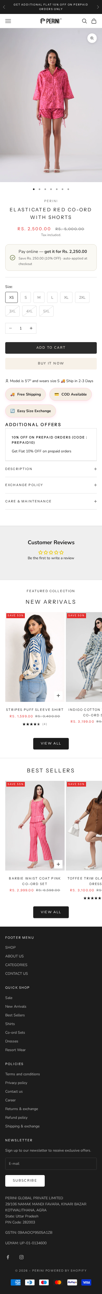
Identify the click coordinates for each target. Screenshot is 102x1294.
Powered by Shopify (66, 1270)
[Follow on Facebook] (7, 1257)
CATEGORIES (16, 964)
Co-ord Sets (15, 1032)
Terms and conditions (22, 1074)
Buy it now (51, 363)
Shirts (10, 1023)
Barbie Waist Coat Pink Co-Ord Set (35, 881)
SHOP (10, 947)
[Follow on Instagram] (21, 1257)
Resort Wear (15, 1049)
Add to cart (51, 347)
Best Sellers (15, 1015)
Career (10, 1100)
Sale (8, 997)
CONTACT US (16, 973)
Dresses (11, 1041)
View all (51, 743)
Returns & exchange (21, 1108)
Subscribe (25, 1180)
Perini (51, 201)
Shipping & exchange (22, 1126)
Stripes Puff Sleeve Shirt (35, 710)
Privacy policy (16, 1082)
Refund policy (16, 1117)
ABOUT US (14, 956)
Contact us (14, 1091)
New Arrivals (15, 1006)
